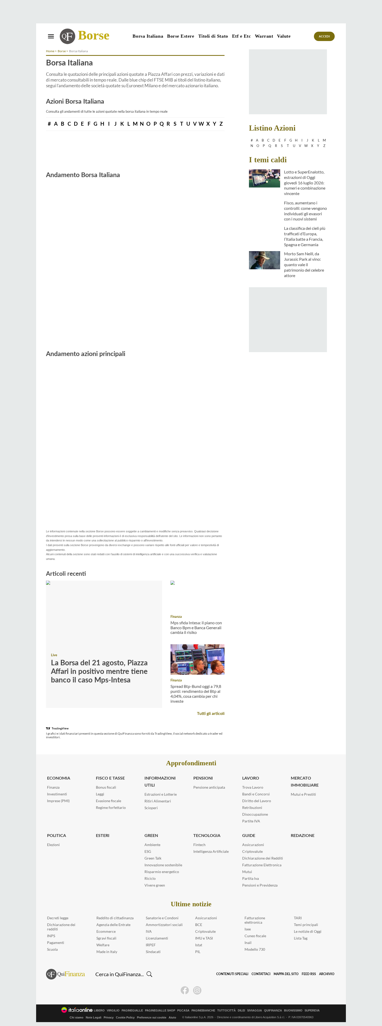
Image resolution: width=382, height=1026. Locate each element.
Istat (198, 945)
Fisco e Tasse (110, 778)
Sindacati (153, 951)
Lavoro (250, 778)
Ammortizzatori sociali (164, 924)
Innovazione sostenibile (163, 865)
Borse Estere (180, 36)
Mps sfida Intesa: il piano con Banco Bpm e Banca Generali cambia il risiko (196, 627)
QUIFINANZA (273, 1010)
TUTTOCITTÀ (226, 1010)
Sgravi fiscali (106, 938)
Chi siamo (76, 1017)
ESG (147, 851)
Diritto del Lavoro (256, 801)
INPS (51, 936)
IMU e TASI (204, 938)
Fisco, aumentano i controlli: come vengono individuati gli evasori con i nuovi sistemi (305, 210)
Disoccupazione (255, 814)
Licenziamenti (157, 938)
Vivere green (154, 885)
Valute (284, 36)
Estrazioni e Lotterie (160, 794)
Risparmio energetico (161, 871)
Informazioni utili (160, 781)
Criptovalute (252, 851)
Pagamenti (55, 942)
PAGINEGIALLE (132, 1010)
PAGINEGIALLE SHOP (160, 1010)
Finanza (176, 617)
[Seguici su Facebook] (185, 990)
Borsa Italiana (148, 36)
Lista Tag (300, 938)
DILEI (241, 1010)
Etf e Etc (241, 36)
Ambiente (152, 844)
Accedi (324, 36)
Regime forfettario (111, 807)
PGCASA (183, 1010)
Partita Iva (250, 878)
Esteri (102, 836)
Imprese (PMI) (58, 801)
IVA (149, 931)
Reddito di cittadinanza (115, 918)
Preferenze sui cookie (151, 1017)
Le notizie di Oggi (307, 931)
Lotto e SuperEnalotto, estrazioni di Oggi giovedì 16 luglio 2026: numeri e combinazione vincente (304, 182)
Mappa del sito (286, 974)
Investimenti (57, 794)
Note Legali (93, 1017)
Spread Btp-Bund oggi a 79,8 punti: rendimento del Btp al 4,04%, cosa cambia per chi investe (195, 693)
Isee (248, 929)
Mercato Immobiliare (305, 781)
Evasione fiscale (108, 801)
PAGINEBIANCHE (203, 1010)
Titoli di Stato (213, 36)
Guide (248, 836)
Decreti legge (57, 918)
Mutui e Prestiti (303, 794)
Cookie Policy (125, 1017)
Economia (58, 778)
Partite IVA (251, 821)
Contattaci (261, 974)
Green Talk (152, 858)
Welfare (102, 945)
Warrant (264, 36)
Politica (56, 836)
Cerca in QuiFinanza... (119, 974)
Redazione (302, 836)
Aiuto (172, 1017)
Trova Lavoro (252, 787)
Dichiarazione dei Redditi (262, 858)
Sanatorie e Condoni (162, 918)
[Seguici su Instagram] (197, 990)
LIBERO (99, 1010)
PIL (197, 951)
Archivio (326, 974)
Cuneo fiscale (255, 936)
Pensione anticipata (209, 787)
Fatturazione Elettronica (261, 865)
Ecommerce (106, 931)
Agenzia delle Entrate (113, 924)
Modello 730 (255, 949)
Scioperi (151, 808)
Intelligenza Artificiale (211, 851)
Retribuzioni (252, 807)
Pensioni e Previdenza (260, 885)
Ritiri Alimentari (157, 801)
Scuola (52, 949)
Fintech (199, 844)
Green (151, 836)
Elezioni (53, 844)
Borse (93, 35)
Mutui (247, 871)
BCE (198, 924)
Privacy (109, 1017)
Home (50, 51)
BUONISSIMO (293, 1010)
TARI (298, 918)
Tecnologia (206, 836)
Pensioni (203, 778)
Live (54, 655)
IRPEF (151, 945)
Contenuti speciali (232, 974)
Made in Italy (106, 951)
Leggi (100, 794)
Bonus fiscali (106, 787)
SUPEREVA (312, 1010)
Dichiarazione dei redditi (61, 926)
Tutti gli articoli (211, 714)
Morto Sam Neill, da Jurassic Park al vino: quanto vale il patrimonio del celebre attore (304, 264)
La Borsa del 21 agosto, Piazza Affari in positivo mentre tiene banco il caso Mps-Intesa (99, 671)
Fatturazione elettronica (255, 920)
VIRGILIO (113, 1010)
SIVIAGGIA (254, 1010)
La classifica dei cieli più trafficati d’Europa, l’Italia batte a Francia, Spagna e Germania (304, 236)
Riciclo (150, 878)
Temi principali (306, 924)
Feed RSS (309, 974)
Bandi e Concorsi (256, 794)
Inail (248, 942)
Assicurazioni (253, 844)
